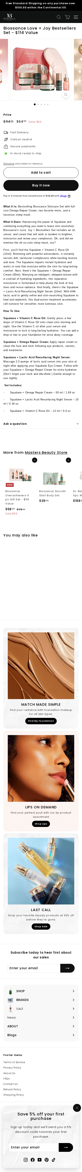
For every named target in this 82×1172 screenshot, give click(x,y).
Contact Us (10, 1084)
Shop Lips (41, 823)
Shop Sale (41, 926)
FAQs (6, 1078)
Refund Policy (12, 1089)
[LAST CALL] (41, 871)
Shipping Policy (13, 1094)
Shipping (8, 163)
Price (7, 115)
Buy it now (41, 185)
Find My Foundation (41, 720)
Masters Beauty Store (46, 452)
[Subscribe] (66, 1147)
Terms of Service (14, 1062)
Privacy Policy (12, 1067)
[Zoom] (66, 94)
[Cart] (67, 17)
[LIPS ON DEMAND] (41, 768)
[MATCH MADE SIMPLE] (41, 665)
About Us (9, 1073)
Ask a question (15, 424)
